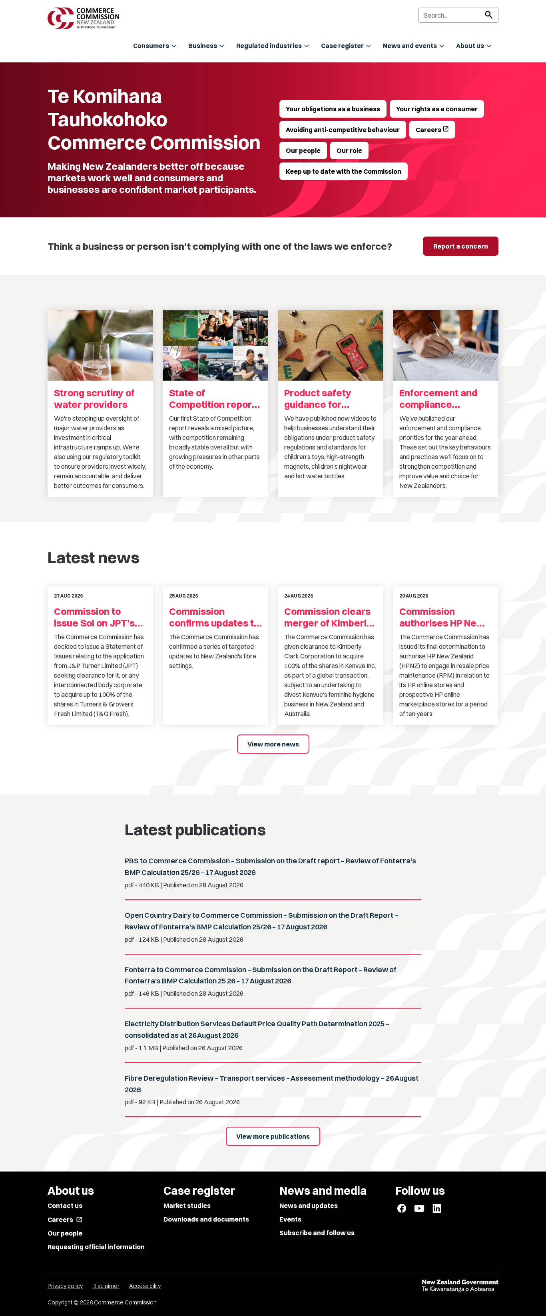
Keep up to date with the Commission (343, 171)
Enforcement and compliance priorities (438, 398)
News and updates (308, 1206)
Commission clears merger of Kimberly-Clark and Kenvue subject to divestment (329, 617)
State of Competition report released (212, 398)
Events (290, 1219)
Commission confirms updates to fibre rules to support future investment (214, 617)
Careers (432, 129)
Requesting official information (96, 1247)
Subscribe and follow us (317, 1233)
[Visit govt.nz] (460, 1286)
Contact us (65, 1206)
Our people (303, 150)
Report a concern (460, 246)
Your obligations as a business (333, 109)
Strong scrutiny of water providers (94, 398)
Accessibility (145, 1286)
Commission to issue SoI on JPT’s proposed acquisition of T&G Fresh (95, 617)
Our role (349, 150)
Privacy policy (65, 1286)
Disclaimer (106, 1286)
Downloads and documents (206, 1219)
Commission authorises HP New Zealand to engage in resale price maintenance (442, 617)
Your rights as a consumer (437, 109)
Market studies (187, 1206)
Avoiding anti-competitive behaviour (343, 130)
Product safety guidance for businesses (317, 398)
